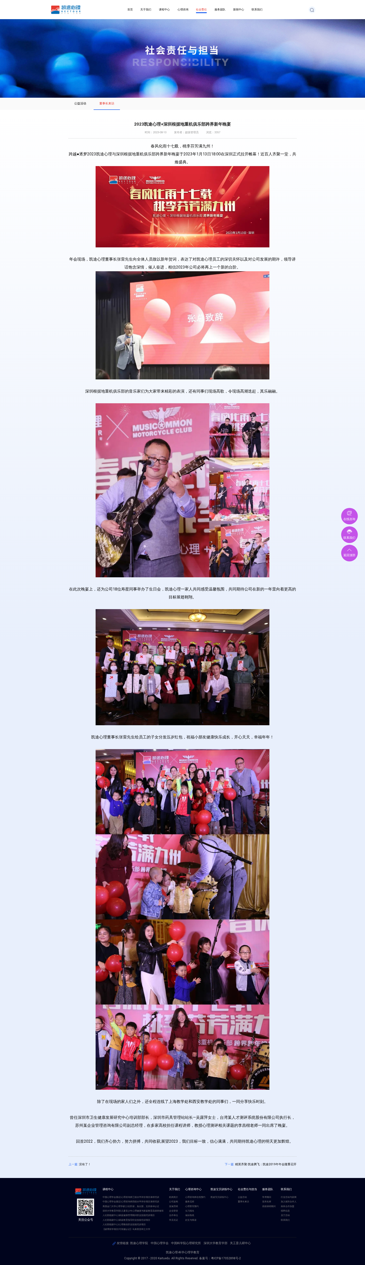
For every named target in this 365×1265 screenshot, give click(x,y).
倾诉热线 (189, 1215)
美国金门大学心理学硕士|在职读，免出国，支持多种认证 (131, 1206)
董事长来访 (106, 103)
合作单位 (173, 1215)
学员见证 (173, 1220)
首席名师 (266, 1201)
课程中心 (164, 9)
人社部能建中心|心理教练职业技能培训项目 (124, 1224)
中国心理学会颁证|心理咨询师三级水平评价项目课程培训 (131, 1197)
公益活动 (80, 103)
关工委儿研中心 (240, 1243)
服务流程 (189, 1201)
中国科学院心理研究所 (186, 1243)
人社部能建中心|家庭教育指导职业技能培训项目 (126, 1220)
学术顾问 (266, 1197)
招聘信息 (285, 1210)
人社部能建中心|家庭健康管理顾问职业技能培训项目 (129, 1215)
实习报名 (189, 1210)
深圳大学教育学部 (215, 1243)
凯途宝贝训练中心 (219, 1197)
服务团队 (220, 9)
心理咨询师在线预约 (195, 1197)
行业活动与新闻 (288, 1197)
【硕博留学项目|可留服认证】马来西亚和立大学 (126, 1229)
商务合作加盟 (287, 1206)
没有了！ (85, 1164)
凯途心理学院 (139, 1243)
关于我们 (145, 9)
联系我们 (257, 9)
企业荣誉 (173, 1210)
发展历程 (173, 1206)
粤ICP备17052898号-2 (226, 1258)
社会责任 (201, 9)
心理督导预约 (192, 1206)
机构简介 (173, 1197)
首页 (130, 9)
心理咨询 (183, 9)
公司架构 (173, 1201)
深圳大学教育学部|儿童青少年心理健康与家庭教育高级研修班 (133, 1210)
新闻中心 (238, 9)
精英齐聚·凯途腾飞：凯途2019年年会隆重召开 (265, 1164)
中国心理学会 (160, 1243)
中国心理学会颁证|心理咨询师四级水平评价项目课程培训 (131, 1201)
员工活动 (285, 1215)
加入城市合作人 (288, 1201)
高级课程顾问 (269, 1206)
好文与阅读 (190, 1220)
